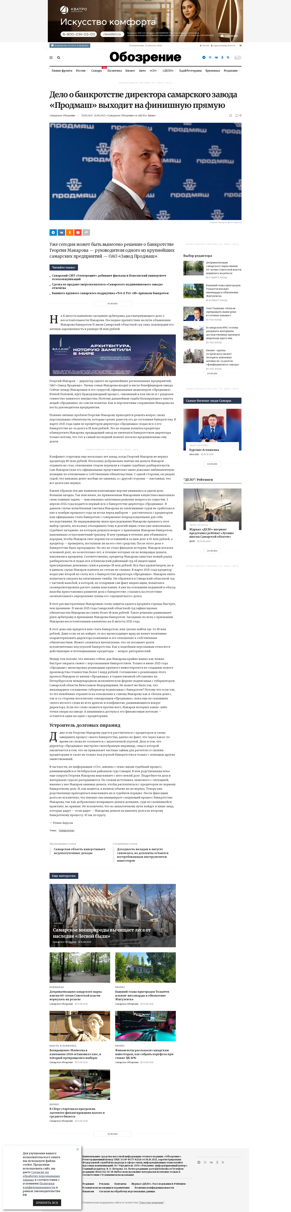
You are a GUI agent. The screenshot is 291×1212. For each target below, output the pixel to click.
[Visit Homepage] (145, 57)
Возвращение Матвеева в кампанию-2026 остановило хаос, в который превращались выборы (75, 1054)
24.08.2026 (205, 541)
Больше (113, 303)
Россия (81, 70)
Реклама (104, 1183)
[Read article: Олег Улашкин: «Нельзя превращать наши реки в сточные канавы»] (193, 314)
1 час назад (215, 319)
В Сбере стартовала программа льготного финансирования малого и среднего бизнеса (77, 1112)
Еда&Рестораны (190, 70)
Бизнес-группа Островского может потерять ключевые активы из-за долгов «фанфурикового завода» (222, 357)
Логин (205, 45)
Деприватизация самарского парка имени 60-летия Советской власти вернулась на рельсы (76, 995)
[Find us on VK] (216, 57)
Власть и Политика (63, 1046)
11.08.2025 (87, 115)
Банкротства (66, 830)
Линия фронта (62, 70)
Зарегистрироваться (224, 45)
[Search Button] (58, 57)
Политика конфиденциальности (154, 1187)
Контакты (120, 1183)
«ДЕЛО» (168, 70)
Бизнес (130, 70)
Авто (142, 70)
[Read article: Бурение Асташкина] (212, 429)
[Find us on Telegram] (203, 57)
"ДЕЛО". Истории (198, 445)
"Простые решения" (151, 1202)
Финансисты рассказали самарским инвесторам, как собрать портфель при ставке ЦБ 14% (144, 1054)
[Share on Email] (78, 232)
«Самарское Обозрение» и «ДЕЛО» (126, 115)
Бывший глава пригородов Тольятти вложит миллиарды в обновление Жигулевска (142, 995)
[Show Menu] (51, 57)
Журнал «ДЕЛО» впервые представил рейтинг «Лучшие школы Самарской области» (211, 533)
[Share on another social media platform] (86, 232)
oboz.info (194, 454)
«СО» (153, 70)
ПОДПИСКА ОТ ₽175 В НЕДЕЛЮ (71, 45)
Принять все (47, 1202)
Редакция (231, 70)
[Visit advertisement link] (145, 21)
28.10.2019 (208, 454)
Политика (114, 70)
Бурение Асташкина (204, 450)
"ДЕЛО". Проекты (198, 525)
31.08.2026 (85, 942)
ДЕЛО (192, 541)
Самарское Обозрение (62, 115)
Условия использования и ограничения (106, 1187)
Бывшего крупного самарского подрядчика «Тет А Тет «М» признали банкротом (110, 293)
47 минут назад (217, 277)
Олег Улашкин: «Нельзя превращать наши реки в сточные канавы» (221, 312)
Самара (97, 70)
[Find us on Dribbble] (210, 57)
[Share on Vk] (61, 232)
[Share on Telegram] (53, 232)
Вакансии (88, 1191)
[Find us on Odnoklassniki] (222, 57)
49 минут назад (217, 300)
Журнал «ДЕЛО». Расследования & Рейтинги (158, 1183)
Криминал (212, 70)
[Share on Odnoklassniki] (69, 232)
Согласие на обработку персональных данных (127, 1191)
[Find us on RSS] (228, 57)
